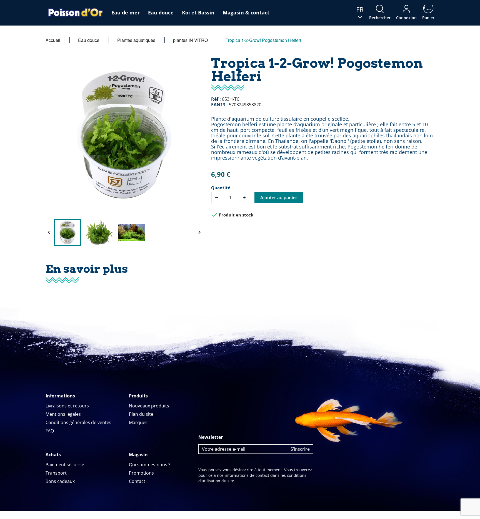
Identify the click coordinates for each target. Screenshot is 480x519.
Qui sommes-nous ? (149, 465)
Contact (137, 481)
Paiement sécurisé (65, 465)
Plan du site (141, 414)
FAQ (50, 431)
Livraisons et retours (67, 406)
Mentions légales (63, 414)
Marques (138, 422)
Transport (56, 473)
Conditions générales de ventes (78, 422)
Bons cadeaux (60, 481)
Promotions (141, 473)
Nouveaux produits (149, 406)
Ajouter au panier (278, 198)
